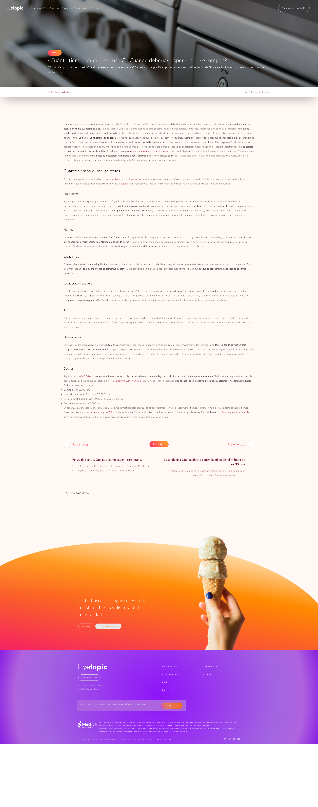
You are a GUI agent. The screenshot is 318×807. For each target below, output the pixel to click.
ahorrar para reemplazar (143, 151)
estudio (124, 183)
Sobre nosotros (82, 8)
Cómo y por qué (170, 674)
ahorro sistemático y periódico (98, 412)
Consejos (96, 8)
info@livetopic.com (89, 677)
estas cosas (162, 151)
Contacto (207, 674)
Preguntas (66, 8)
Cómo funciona (51, 8)
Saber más (86, 626)
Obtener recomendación (293, 8)
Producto (36, 8)
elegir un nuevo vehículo (128, 380)
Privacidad (141, 739)
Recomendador (169, 666)
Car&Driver (86, 376)
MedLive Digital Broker (163, 739)
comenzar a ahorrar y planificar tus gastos (122, 179)
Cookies (150, 739)
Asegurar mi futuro (171, 705)
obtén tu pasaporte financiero (236, 412)
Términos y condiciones (128, 739)
